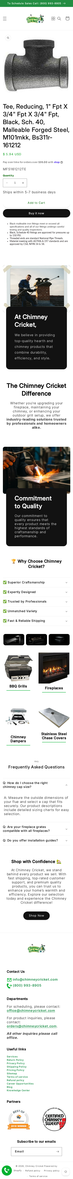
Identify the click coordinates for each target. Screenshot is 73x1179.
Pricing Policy (15, 1070)
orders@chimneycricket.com (32, 1026)
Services (12, 1056)
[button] (5, 18)
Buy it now (36, 213)
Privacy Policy (16, 1063)
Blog (10, 1086)
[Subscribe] (57, 1151)
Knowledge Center (18, 1090)
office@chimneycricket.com (31, 1011)
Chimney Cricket (34, 1166)
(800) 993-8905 (27, 985)
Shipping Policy (17, 1066)
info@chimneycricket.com (35, 979)
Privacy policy (52, 1170)
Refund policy (15, 1080)
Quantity (8, 175)
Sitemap (12, 1073)
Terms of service (17, 1076)
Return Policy (15, 1059)
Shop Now (36, 915)
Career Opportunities (20, 1083)
